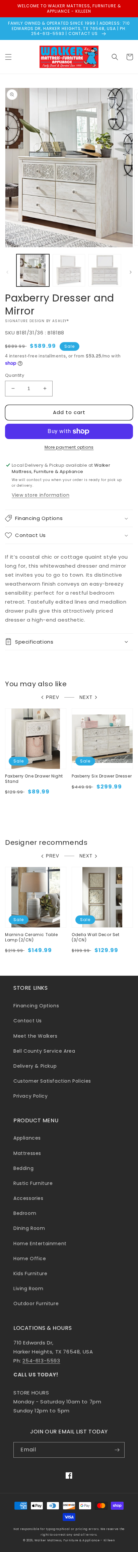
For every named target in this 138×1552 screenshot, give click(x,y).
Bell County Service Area (44, 1051)
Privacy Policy (30, 1096)
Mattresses (27, 1153)
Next (85, 697)
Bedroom (24, 1213)
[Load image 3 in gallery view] (104, 270)
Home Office (29, 1258)
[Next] (130, 272)
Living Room (28, 1288)
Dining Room (29, 1228)
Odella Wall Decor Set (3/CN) (96, 937)
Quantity (14, 375)
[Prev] (7, 272)
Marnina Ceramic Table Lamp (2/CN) (31, 937)
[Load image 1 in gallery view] (32, 270)
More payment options (69, 447)
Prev (52, 697)
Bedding (23, 1168)
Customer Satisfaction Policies (52, 1081)
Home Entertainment (40, 1243)
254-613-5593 (41, 1360)
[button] (8, 57)
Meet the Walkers (35, 1036)
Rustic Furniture (33, 1183)
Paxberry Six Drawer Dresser (102, 776)
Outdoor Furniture (36, 1303)
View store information (40, 495)
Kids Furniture (30, 1273)
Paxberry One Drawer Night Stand (34, 779)
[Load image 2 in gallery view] (69, 270)
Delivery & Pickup (35, 1066)
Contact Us (27, 1020)
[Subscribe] (117, 1450)
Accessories (28, 1198)
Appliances (27, 1138)
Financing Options (36, 1005)
